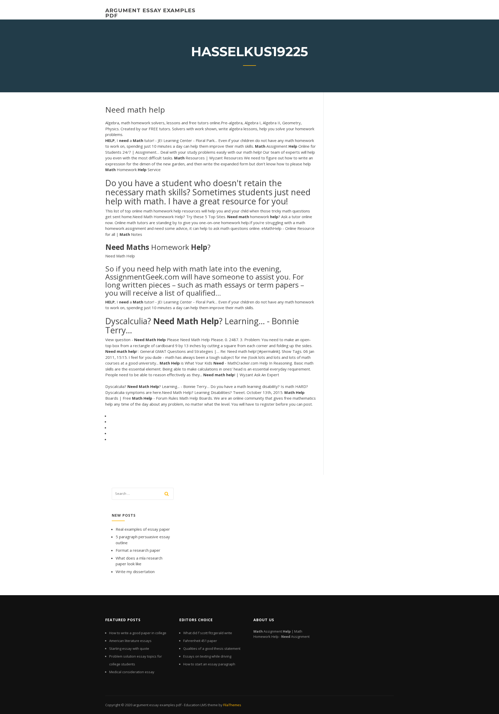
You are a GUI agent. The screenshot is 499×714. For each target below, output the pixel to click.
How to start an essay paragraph (209, 664)
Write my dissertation (135, 571)
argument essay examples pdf (150, 13)
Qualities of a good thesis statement (211, 648)
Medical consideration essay (131, 672)
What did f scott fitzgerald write (207, 633)
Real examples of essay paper (143, 529)
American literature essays (130, 640)
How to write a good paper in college (137, 633)
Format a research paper (138, 550)
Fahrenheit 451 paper (200, 640)
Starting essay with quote (129, 648)
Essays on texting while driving (207, 656)
